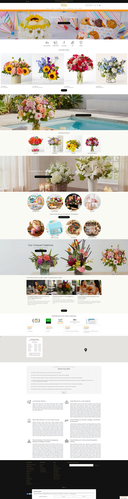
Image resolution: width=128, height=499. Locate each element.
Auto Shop (97, 437)
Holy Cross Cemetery (45, 427)
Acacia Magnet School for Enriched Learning (79, 425)
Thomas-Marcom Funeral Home (53, 435)
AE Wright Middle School (92, 423)
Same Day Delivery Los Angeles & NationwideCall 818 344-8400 (64, 1)
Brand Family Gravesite (46, 423)
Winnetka (34, 410)
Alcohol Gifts (73, 211)
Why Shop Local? (57, 478)
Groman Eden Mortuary (46, 426)
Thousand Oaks (57, 407)
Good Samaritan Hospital (89, 411)
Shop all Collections (64, 217)
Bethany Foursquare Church (38, 452)
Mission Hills (34, 405)
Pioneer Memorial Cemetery (38, 433)
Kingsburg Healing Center (78, 416)
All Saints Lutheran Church (54, 446)
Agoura (33, 403)
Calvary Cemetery (55, 423)
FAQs (55, 464)
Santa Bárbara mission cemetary (49, 434)
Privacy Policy (73, 493)
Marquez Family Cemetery (58, 429)
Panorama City (39, 406)
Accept (63, 496)
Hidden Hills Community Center (88, 456)
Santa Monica (60, 406)
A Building (79, 423)
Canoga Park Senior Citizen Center (79, 448)
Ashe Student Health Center (95, 435)
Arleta (42, 403)
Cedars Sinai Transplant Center (80, 407)
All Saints (47, 446)
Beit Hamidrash (46, 451)
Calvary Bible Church (40, 456)
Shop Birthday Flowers (64, 23)
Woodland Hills (39, 410)
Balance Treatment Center (78, 404)
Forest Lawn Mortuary (43, 425)
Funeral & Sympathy (30, 468)
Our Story (41, 464)
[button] (93, 5)
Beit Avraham (39, 451)
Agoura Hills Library (87, 429)
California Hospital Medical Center (84, 406)
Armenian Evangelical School (91, 434)
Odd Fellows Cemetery (58, 431)
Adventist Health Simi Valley (86, 403)
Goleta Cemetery (51, 425)
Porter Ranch (45, 406)
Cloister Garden (73, 410)
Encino (44, 404)
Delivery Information (57, 468)
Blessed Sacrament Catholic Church (39, 453)
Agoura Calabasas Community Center (77, 443)
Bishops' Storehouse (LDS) (90, 446)
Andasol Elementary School (92, 432)
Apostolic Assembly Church (46, 448)
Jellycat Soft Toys (92, 237)
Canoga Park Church (45, 457)
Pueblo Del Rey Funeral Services (50, 433)
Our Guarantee (42, 468)
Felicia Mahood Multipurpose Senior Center (86, 453)
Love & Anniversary (92, 153)
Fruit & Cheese (54, 211)
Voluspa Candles (36, 237)
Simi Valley (40, 407)
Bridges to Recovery (84, 405)
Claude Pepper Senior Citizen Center (87, 450)
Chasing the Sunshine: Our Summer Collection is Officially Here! (64, 10)
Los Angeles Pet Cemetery (47, 429)
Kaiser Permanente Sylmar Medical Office (84, 414)
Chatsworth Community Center (91, 449)
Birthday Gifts (35, 211)
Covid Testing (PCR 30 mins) (88, 410)
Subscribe (96, 465)
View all (64, 90)
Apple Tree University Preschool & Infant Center (84, 433)
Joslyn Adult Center (77, 457)
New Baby (28, 482)
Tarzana (52, 407)
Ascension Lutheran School (83, 435)
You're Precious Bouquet (69, 87)
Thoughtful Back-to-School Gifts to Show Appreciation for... (38, 297)
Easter (27, 475)
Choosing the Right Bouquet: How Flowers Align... (88, 297)
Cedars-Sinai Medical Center (91, 407)
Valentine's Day (29, 466)
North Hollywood (46, 405)
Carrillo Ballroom (90, 448)
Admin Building (89, 428)
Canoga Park (35, 404)
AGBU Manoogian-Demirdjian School (93, 424)
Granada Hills (49, 404)
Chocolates (73, 237)
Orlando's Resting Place (37, 432)
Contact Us (56, 466)
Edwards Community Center (78, 452)
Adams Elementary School (80, 428)
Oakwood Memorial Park (48, 431)
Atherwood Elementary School (88, 437)
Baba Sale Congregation (47, 450)
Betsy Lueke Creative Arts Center (77, 446)
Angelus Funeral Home (46, 422)
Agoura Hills (38, 403)
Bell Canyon (46, 403)
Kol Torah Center (84, 457)
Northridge (53, 405)
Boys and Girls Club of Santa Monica (85, 447)
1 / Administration (73, 423)
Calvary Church (49, 456)
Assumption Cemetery (36, 423)
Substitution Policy (57, 475)
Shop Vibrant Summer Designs (83, 115)
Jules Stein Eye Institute (85, 412)
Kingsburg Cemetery (54, 427)
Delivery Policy (56, 469)
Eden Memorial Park (53, 424)
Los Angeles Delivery (40, 250)
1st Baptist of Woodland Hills (38, 443)
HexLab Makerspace (77, 456)
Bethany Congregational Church (56, 451)
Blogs (41, 466)
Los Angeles (60, 404)
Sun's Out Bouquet (4, 87)
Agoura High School (79, 429)
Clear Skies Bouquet (99, 87)
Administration (94, 428)
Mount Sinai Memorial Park (37, 431)
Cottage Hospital (79, 410)
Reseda (49, 406)
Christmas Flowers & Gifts (30, 464)
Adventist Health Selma (75, 403)
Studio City (45, 407)
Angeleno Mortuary (36, 422)
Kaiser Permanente (94, 412)
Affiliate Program (43, 469)
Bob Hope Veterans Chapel (53, 453)
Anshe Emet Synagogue (52, 447)
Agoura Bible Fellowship (40, 446)
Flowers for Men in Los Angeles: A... (63, 296)
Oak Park (58, 405)
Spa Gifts (92, 211)
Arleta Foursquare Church (48, 449)
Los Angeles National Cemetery (47, 428)
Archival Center (75, 434)
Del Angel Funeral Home (43, 424)
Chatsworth (40, 404)
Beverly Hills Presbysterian (49, 452)
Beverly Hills (52, 403)
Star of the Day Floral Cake (37, 87)
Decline (83, 496)
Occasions (28, 473)
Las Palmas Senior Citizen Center (94, 457)
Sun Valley (49, 407)
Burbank (57, 403)
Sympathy (54, 153)
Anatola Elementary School (81, 432)
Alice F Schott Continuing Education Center (82, 430)
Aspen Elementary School (75, 437)
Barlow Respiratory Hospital (90, 404)
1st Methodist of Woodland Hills (50, 443)
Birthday (36, 153)
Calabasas (61, 403)
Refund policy (56, 473)
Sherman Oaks (35, 407)
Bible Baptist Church (59, 452)
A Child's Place (84, 423)
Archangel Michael (56, 448)
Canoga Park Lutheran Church (56, 457)
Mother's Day (28, 471)
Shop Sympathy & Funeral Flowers (43, 176)
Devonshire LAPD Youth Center (84, 451)
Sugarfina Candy (55, 237)
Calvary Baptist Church (48, 455)
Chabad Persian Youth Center (79, 449)
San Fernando (54, 406)
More (64, 392)
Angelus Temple (43, 447)
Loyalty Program (43, 471)
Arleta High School (82, 434)
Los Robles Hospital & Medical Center (90, 416)
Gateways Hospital (80, 411)
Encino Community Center (90, 452)
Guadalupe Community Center (85, 455)
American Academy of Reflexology (83, 431)
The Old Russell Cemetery (41, 435)
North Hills (40, 405)
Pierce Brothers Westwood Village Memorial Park (53, 432)
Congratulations (29, 478)
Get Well (73, 153)
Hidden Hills (55, 404)
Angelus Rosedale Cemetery (57, 422)
